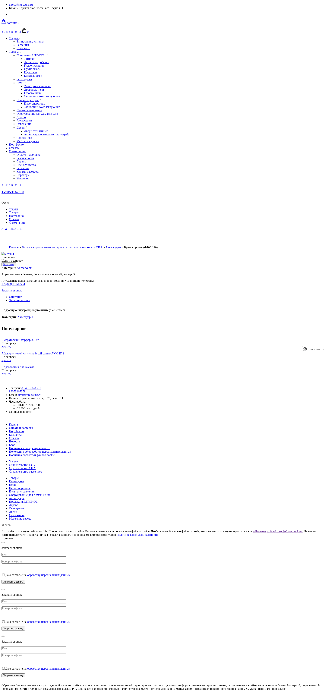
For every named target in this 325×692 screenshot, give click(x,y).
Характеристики (19, 300)
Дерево (13, 505)
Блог (12, 444)
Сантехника (16, 515)
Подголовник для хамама (18, 367)
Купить (6, 346)
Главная (14, 247)
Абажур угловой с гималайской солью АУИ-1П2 (33, 353)
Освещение (16, 508)
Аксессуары (113, 247)
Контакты (15, 434)
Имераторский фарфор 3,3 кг (20, 339)
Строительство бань (22, 464)
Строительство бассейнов (25, 471)
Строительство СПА (22, 468)
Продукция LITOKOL (23, 501)
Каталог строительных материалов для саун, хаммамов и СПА (62, 247)
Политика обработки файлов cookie (32, 455)
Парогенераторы (19, 488)
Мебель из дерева (20, 518)
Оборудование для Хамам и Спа (29, 494)
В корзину (8, 264)
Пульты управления (21, 491)
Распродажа (16, 481)
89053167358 (17, 391)
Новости (14, 441)
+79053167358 (13, 192)
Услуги (14, 38)
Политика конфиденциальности (29, 448)
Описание (15, 296)
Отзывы (14, 147)
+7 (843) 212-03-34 (13, 284)
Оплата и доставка (21, 427)
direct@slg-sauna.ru (21, 4)
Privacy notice (314, 349)
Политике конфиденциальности (137, 534)
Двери (13, 511)
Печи (12, 484)
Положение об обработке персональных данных (40, 451)
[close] (323, 349)
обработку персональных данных (48, 575)
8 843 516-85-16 (11, 31)
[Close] (3, 542)
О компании (17, 151)
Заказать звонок (12, 290)
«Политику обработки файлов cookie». (278, 531)
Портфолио (16, 144)
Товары (14, 51)
